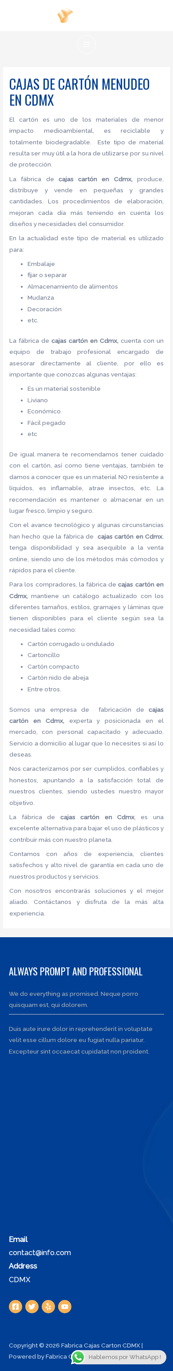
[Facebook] (15, 1306)
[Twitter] (32, 1306)
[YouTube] (64, 1306)
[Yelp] (48, 1306)
